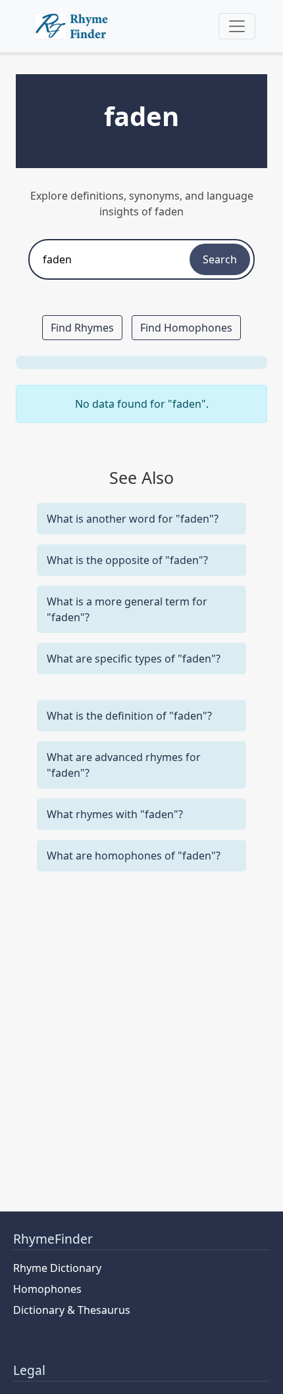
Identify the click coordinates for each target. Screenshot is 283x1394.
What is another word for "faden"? (133, 519)
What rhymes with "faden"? (115, 814)
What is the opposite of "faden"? (127, 560)
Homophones (47, 1289)
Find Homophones (186, 327)
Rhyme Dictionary (57, 1268)
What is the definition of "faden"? (129, 715)
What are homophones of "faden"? (133, 855)
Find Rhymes (82, 327)
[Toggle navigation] (237, 26)
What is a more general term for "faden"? (127, 609)
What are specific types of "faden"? (133, 658)
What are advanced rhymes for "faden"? (124, 765)
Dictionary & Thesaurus (71, 1310)
